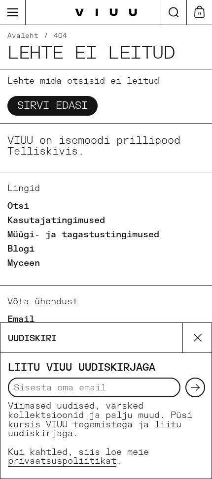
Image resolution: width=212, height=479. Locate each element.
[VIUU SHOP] (106, 12)
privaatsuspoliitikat (62, 461)
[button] (173, 12)
